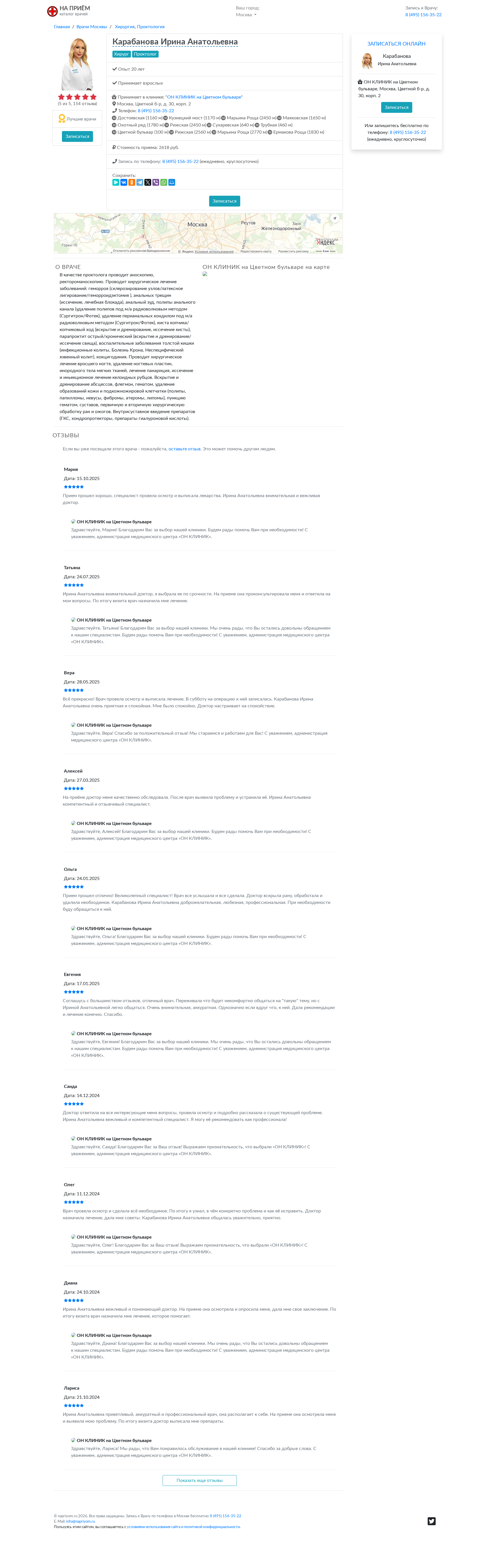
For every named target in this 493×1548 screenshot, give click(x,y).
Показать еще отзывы (200, 1480)
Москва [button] (248, 11)
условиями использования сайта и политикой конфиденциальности (183, 1527)
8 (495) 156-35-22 (156, 111)
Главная (62, 26)
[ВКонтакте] (123, 182)
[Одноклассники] (131, 182)
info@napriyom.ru (80, 1521)
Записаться (77, 136)
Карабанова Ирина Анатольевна (175, 42)
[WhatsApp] (163, 182)
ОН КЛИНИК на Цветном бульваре (204, 97)
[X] (147, 182)
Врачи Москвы (91, 26)
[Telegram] (139, 182)
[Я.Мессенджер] (115, 182)
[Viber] (155, 182)
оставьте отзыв (185, 449)
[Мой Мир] (171, 182)
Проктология (151, 26)
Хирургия (125, 26)
